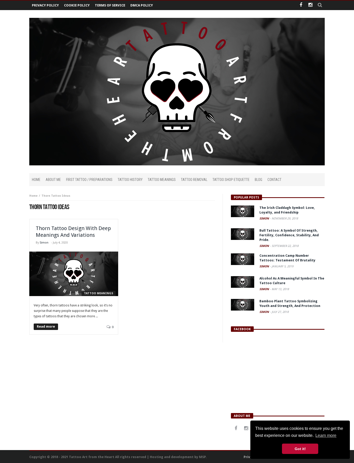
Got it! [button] (300, 449)
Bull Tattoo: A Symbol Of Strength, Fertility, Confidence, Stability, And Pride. (289, 235)
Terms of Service (110, 5)
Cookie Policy (77, 5)
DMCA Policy (141, 5)
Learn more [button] (325, 435)
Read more (46, 326)
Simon (44, 242)
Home (33, 195)
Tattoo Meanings (98, 293)
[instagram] (310, 5)
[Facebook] (301, 5)
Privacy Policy (45, 5)
